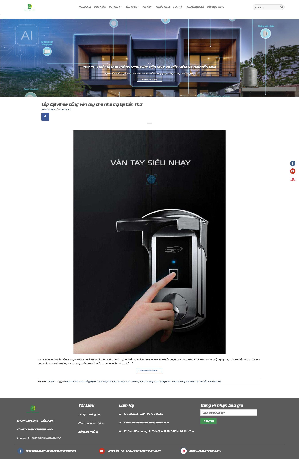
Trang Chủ (84, 7)
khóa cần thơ (71, 381)
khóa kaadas (118, 381)
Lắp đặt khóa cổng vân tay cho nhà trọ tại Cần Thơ (91, 104)
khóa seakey (146, 381)
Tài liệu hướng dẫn (89, 414)
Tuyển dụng (163, 7)
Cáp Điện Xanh (215, 7)
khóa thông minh (162, 381)
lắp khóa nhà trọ (212, 381)
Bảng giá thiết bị (88, 431)
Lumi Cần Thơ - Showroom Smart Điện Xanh (133, 450)
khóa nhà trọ (132, 381)
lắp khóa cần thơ (194, 381)
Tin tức (50, 381)
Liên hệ (177, 7)
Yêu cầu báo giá (194, 7)
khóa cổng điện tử (88, 381)
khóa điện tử (104, 381)
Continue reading (149, 79)
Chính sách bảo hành (91, 423)
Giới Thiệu (100, 7)
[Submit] (281, 7)
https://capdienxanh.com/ (205, 450)
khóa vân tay (178, 381)
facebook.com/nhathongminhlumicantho (51, 450)
